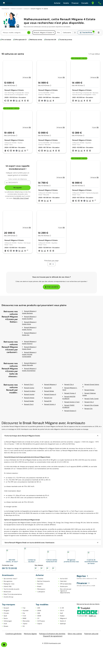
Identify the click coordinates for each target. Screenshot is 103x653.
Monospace (41, 589)
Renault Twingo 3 (70, 393)
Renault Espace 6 (50, 394)
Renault (6, 608)
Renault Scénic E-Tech (71, 402)
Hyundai (25, 610)
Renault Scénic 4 (50, 404)
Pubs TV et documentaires (13, 594)
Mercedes (26, 621)
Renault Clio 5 (28, 384)
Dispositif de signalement (52, 636)
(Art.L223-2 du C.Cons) (21, 198)
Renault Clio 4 (69, 384)
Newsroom (7, 592)
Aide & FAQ (7, 586)
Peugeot (6, 610)
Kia (24, 613)
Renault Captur (29, 388)
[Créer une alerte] (4, 644)
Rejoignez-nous (9, 584)
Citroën (6, 613)
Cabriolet (63, 581)
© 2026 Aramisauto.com (51, 643)
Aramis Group (8, 597)
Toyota (25, 623)
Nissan (6, 626)
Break (39, 586)
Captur (39, 623)
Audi (5, 623)
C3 (38, 618)
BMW (24, 618)
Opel (5, 616)
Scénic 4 (63, 621)
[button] (53, 32)
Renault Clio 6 (28, 404)
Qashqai (63, 623)
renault (26, 9)
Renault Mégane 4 (50, 384)
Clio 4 (62, 610)
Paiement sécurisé (91, 634)
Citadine (40, 578)
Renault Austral (29, 394)
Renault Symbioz (29, 391)
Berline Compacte (43, 581)
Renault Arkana (29, 398)
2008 (39, 610)
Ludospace (41, 592)
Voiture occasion (16, 9)
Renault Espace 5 (70, 411)
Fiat (24, 608)
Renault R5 (48, 388)
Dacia (6, 618)
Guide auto (64, 586)
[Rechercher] (28, 32)
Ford (24, 616)
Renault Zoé (48, 398)
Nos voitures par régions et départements (65, 591)
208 (38, 608)
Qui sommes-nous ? (10, 578)
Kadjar (62, 616)
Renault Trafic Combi (91, 399)
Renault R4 (48, 401)
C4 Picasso (41, 621)
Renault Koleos (89, 390)
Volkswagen (8, 621)
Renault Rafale (49, 391)
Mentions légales (30, 634)
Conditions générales (13, 634)
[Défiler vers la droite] (75, 33)
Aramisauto (5, 9)
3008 (39, 616)
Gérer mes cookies (75, 634)
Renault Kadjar (29, 401)
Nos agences (8, 581)
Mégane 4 (63, 618)
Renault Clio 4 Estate (91, 405)
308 (38, 613)
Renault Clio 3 (89, 402)
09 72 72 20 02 (9, 568)
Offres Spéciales (65, 584)
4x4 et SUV (64, 578)
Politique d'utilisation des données (52, 634)
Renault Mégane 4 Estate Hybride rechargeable (29, 354)
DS (24, 626)
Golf (61, 613)
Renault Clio (88, 408)
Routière (40, 584)
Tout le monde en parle (11, 589)
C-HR (62, 608)
